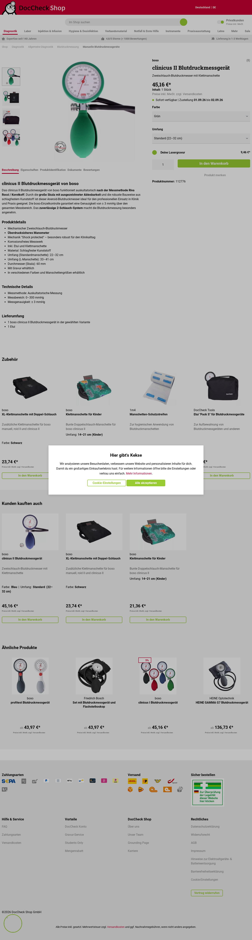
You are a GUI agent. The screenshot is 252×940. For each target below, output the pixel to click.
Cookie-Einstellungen (107, 483)
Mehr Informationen (139, 473)
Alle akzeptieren (146, 483)
